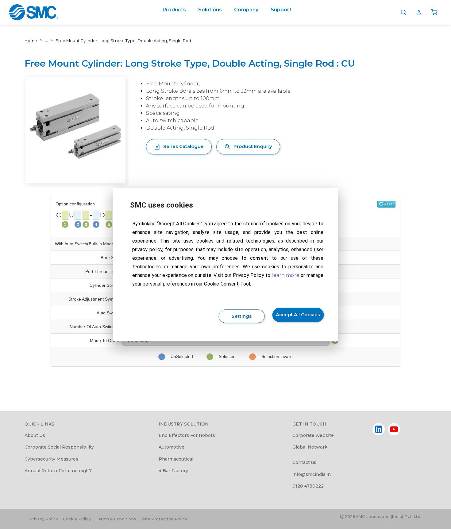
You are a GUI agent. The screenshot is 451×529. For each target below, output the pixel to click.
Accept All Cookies (298, 314)
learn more (285, 275)
